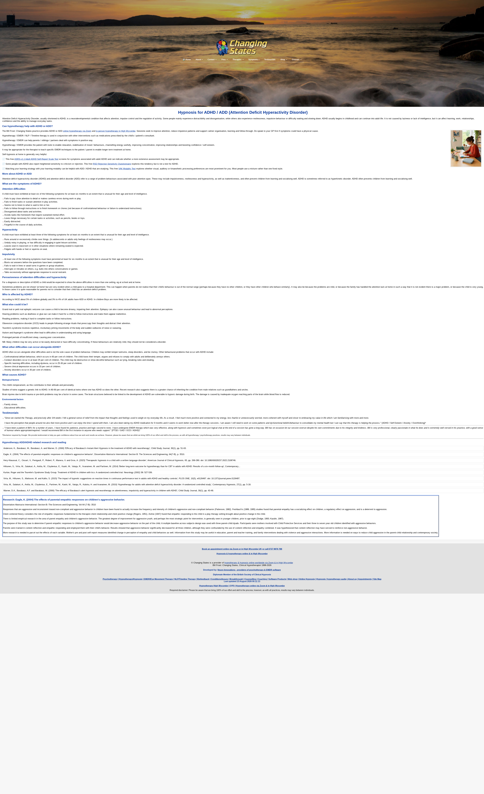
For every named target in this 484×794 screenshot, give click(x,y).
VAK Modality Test (127, 168)
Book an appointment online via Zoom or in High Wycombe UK (232, 549)
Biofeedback (203, 579)
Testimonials (269, 59)
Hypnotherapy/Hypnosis (130, 579)
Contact (211, 59)
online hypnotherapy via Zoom (77, 131)
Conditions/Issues (219, 579)
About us (352, 579)
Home (188, 59)
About (198, 59)
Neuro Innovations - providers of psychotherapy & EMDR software (249, 570)
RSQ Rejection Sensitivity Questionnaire (112, 164)
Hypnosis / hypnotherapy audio (331, 579)
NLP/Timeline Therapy (185, 579)
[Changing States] (242, 56)
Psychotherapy (110, 579)
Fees (223, 59)
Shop (282, 59)
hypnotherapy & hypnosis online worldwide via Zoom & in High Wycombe (258, 563)
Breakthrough (236, 579)
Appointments (365, 579)
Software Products (277, 579)
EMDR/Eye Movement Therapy (158, 579)
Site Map (377, 579)
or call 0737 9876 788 (272, 549)
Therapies (237, 59)
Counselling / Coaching (256, 579)
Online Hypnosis (307, 579)
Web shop (292, 579)
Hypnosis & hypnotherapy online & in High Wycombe (242, 554)
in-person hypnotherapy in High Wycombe (115, 131)
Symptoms (253, 59)
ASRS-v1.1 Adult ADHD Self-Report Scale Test (36, 159)
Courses (295, 59)
